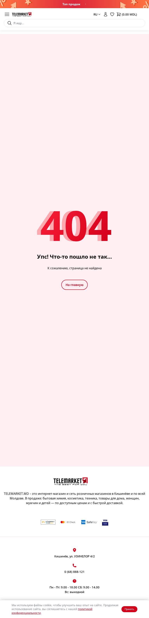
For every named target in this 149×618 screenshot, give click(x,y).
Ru (94, 31)
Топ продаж (71, 4)
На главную (74, 285)
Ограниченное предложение (85, 4)
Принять (129, 609)
